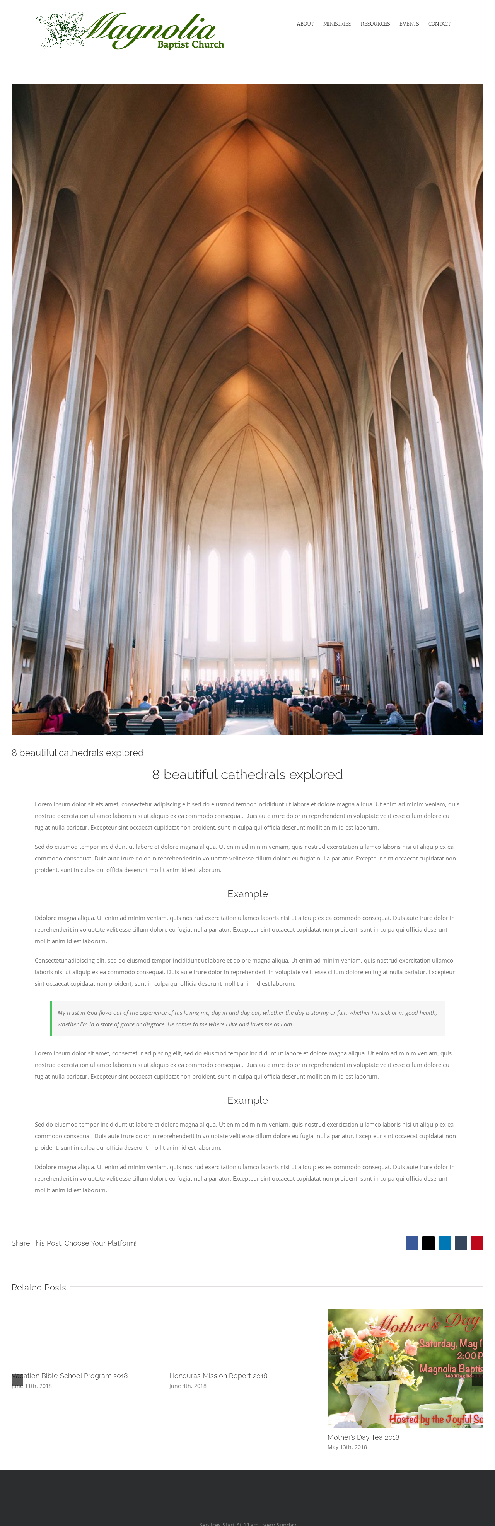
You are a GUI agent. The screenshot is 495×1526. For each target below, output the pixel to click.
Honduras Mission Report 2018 (218, 1376)
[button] (17, 1380)
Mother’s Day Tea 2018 (363, 1437)
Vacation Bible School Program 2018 (70, 1376)
